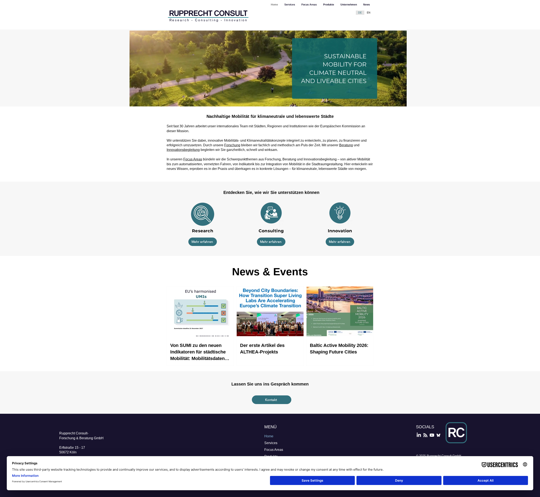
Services (270, 443)
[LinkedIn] (418, 435)
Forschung (232, 145)
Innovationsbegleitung (183, 150)
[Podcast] (425, 435)
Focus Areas (192, 159)
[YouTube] (432, 435)
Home (268, 436)
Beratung (346, 145)
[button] (401, 101)
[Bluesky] (438, 435)
